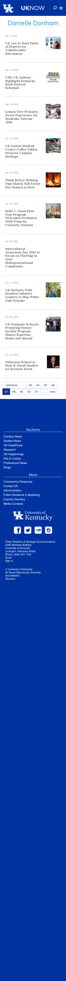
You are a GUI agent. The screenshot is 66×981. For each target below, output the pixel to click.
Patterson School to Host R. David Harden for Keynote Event (21, 365)
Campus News (13, 436)
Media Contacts (13, 504)
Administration (12, 490)
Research (10, 450)
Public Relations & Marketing (22, 495)
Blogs (7, 467)
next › (53, 391)
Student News (12, 441)
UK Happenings (14, 454)
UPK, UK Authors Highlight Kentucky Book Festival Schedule (20, 82)
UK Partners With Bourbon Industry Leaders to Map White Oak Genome (22, 295)
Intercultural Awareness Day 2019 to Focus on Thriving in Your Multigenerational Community (22, 257)
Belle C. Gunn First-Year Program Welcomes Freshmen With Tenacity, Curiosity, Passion (21, 218)
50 (29, 391)
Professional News (15, 463)
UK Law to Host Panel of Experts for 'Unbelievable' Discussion (21, 48)
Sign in (9, 560)
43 (30, 385)
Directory (10, 578)
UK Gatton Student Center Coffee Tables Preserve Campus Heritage (21, 151)
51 (36, 391)
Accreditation (12, 575)
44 (37, 385)
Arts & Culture (12, 458)
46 (53, 385)
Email (8, 557)
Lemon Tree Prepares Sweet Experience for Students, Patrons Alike (21, 117)
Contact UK (11, 486)
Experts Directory (14, 499)
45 (45, 385)
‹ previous (11, 385)
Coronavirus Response (18, 481)
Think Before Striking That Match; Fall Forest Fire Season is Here (22, 183)
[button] (61, 8)
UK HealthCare (13, 445)
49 (21, 391)
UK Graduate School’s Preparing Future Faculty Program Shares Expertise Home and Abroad (22, 331)
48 (13, 391)
